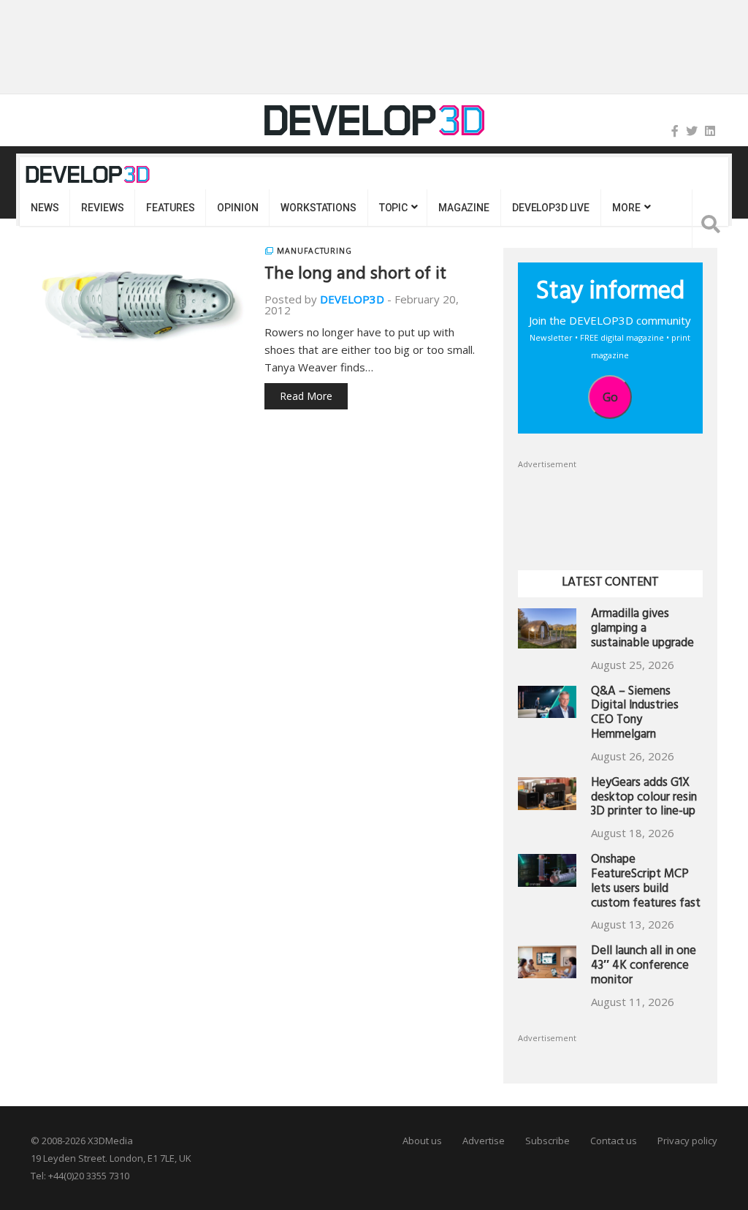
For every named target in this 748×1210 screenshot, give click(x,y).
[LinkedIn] (710, 131)
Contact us (613, 1140)
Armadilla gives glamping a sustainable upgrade (642, 630)
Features (170, 207)
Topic (393, 207)
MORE (626, 207)
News (44, 207)
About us (422, 1140)
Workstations (318, 207)
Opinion (237, 207)
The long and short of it (355, 275)
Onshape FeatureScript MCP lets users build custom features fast (646, 882)
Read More (306, 396)
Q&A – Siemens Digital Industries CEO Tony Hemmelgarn (635, 714)
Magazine (463, 207)
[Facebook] (675, 131)
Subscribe (547, 1140)
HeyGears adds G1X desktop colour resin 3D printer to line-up (644, 799)
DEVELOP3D (352, 299)
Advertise (483, 1140)
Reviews (102, 207)
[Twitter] (692, 131)
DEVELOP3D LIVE (550, 207)
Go (610, 397)
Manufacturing (314, 251)
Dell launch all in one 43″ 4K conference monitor (643, 967)
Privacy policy (687, 1140)
